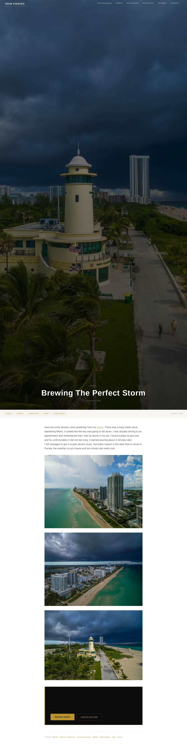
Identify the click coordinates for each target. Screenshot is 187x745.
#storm (120, 737)
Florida (20, 413)
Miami (46, 413)
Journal (161, 3)
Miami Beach (59, 413)
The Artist (148, 3)
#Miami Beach (105, 737)
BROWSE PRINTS (62, 717)
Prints (119, 3)
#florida (55, 737)
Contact (175, 3)
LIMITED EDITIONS (89, 717)
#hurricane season (84, 737)
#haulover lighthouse (68, 737)
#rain (114, 737)
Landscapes (33, 413)
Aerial (9, 413)
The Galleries (104, 3)
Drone (100, 427)
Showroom (133, 3)
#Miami (95, 737)
